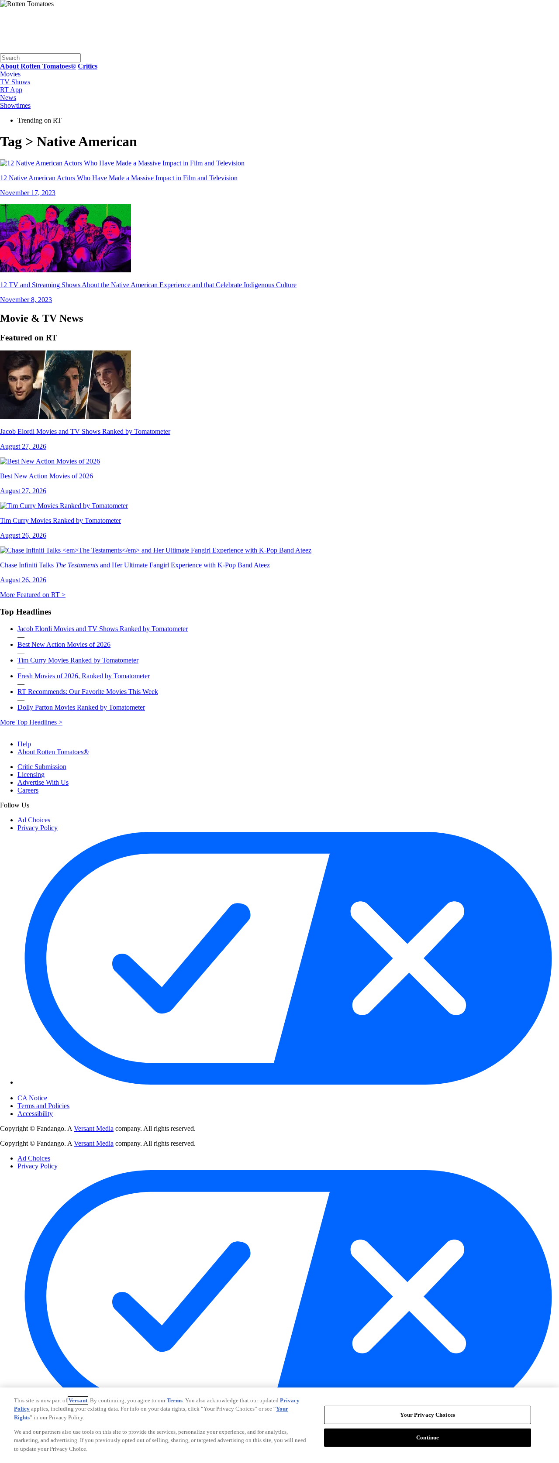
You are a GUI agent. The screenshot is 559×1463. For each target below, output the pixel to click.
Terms (175, 1400)
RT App (11, 89)
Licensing (31, 774)
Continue (427, 1437)
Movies (10, 74)
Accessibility (35, 1113)
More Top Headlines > (31, 722)
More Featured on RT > (33, 594)
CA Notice (32, 1098)
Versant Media (94, 1128)
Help (24, 744)
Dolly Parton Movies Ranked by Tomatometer (81, 707)
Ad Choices (33, 820)
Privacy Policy (37, 827)
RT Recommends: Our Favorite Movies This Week (87, 691)
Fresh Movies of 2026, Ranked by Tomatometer (83, 676)
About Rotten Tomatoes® (53, 752)
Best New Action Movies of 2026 (63, 644)
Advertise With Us (43, 782)
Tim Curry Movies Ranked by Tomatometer (77, 660)
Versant (78, 1400)
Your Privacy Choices (54, 1091)
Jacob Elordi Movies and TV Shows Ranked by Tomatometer (102, 628)
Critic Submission (41, 766)
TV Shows (15, 82)
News (8, 97)
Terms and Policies (43, 1105)
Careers (27, 790)
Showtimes (15, 105)
